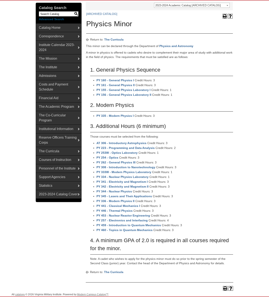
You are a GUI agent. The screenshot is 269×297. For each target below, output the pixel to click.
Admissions (47, 76)
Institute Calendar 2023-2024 (57, 47)
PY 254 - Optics (107, 157)
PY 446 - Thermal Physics (114, 210)
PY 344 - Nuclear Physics (114, 191)
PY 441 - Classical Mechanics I (118, 206)
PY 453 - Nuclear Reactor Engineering (123, 215)
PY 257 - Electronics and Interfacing (122, 220)
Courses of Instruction (55, 160)
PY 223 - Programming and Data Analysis (125, 148)
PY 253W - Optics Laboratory (117, 152)
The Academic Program (56, 106)
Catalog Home (50, 27)
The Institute (48, 67)
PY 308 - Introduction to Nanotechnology (125, 167)
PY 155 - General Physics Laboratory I (123, 90)
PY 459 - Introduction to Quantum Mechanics (128, 225)
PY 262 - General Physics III (116, 162)
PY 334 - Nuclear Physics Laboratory (122, 177)
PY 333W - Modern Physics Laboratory (123, 172)
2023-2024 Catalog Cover (58, 194)
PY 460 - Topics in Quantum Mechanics (124, 230)
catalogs (20, 294)
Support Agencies (52, 177)
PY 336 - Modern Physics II (115, 201)
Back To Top (254, 290)
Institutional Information (56, 129)
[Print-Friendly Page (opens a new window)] (225, 16)
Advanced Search (51, 19)
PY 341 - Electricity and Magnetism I (122, 181)
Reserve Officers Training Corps (58, 140)
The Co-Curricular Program (52, 117)
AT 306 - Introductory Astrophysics (121, 143)
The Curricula (49, 151)
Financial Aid (48, 98)
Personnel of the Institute (57, 168)
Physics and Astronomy (176, 46)
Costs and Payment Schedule (53, 87)
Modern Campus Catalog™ (92, 294)
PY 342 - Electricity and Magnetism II (122, 186)
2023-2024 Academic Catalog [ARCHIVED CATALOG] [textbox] (188, 5)
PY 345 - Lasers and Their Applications (124, 196)
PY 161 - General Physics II (115, 85)
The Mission (48, 58)
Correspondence (51, 36)
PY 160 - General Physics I (115, 80)
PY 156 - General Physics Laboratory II (123, 94)
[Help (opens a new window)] (230, 16)
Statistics (45, 185)
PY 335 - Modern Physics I (115, 115)
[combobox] (192, 5)
